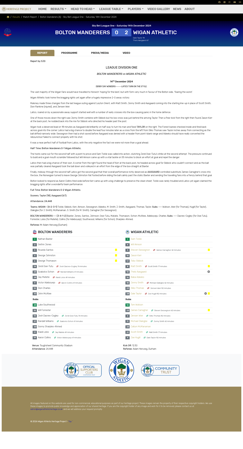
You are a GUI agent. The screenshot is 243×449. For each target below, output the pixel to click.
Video (126, 52)
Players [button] (134, 9)
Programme (69, 52)
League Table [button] (110, 9)
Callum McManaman (141, 326)
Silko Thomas (137, 288)
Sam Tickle (136, 239)
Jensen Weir (137, 315)
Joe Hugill (135, 337)
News (177, 9)
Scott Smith (137, 332)
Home (42, 9)
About (189, 9)
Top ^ (70, 421)
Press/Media (100, 52)
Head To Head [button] (81, 9)
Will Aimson (136, 244)
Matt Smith (136, 266)
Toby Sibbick (137, 261)
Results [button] (57, 9)
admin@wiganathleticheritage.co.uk (46, 409)
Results (16, 17)
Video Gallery (158, 9)
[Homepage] (8, 17)
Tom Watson (137, 304)
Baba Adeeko (137, 277)
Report (42, 52)
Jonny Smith (137, 282)
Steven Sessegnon (140, 250)
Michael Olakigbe (139, 321)
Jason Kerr (136, 255)
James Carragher (139, 310)
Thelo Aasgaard (138, 271)
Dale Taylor (136, 293)
